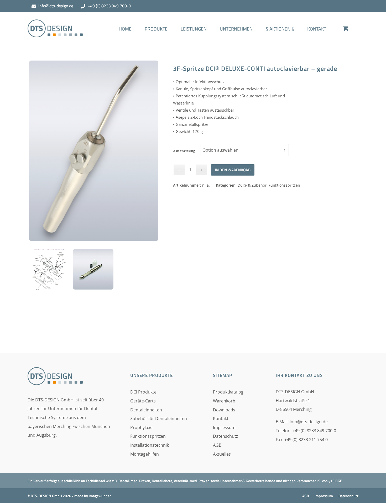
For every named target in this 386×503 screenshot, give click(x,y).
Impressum (224, 427)
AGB (217, 445)
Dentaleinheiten (146, 410)
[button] (11, 491)
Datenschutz (225, 436)
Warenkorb (224, 401)
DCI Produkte (143, 392)
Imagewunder (100, 496)
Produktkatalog (228, 392)
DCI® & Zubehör (252, 185)
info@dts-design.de (55, 6)
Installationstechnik (149, 445)
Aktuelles (222, 454)
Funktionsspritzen (284, 185)
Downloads (224, 410)
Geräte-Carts (143, 401)
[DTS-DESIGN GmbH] (55, 32)
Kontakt (220, 418)
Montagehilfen (144, 454)
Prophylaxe (141, 427)
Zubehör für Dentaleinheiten (158, 418)
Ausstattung (184, 151)
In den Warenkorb (233, 170)
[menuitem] (125, 36)
